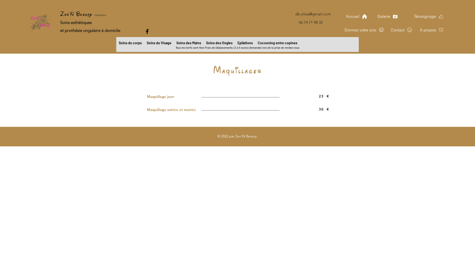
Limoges (100, 15)
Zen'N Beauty (77, 14)
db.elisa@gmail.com (313, 14)
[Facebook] (147, 31)
